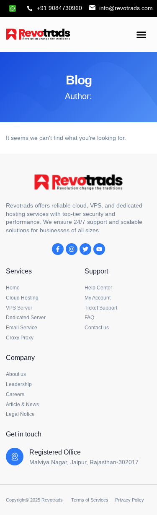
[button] (141, 34)
